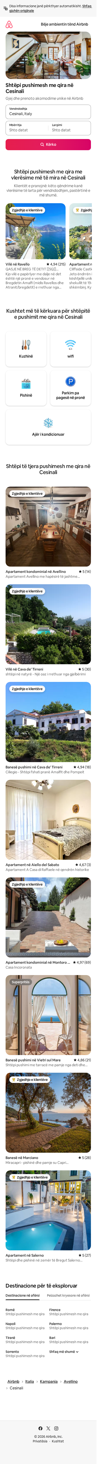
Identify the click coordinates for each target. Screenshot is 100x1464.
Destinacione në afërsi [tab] (23, 1295)
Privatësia (40, 1441)
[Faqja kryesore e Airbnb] (9, 24)
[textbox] (26, 130)
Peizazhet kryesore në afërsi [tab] (68, 1295)
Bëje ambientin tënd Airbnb (64, 24)
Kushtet (58, 1441)
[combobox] (48, 114)
